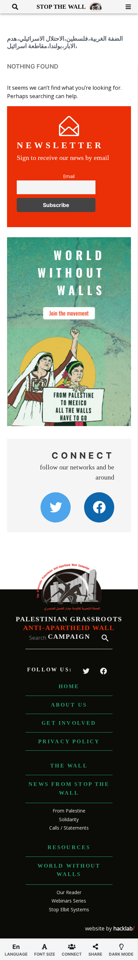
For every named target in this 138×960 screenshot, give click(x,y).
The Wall (69, 765)
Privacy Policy (69, 741)
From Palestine (69, 810)
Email (69, 176)
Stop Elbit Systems (69, 909)
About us (69, 705)
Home (69, 686)
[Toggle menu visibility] (126, 7)
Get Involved (69, 723)
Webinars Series (69, 901)
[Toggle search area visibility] (12, 7)
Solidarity (69, 819)
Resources (69, 847)
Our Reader (69, 892)
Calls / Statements (69, 828)
